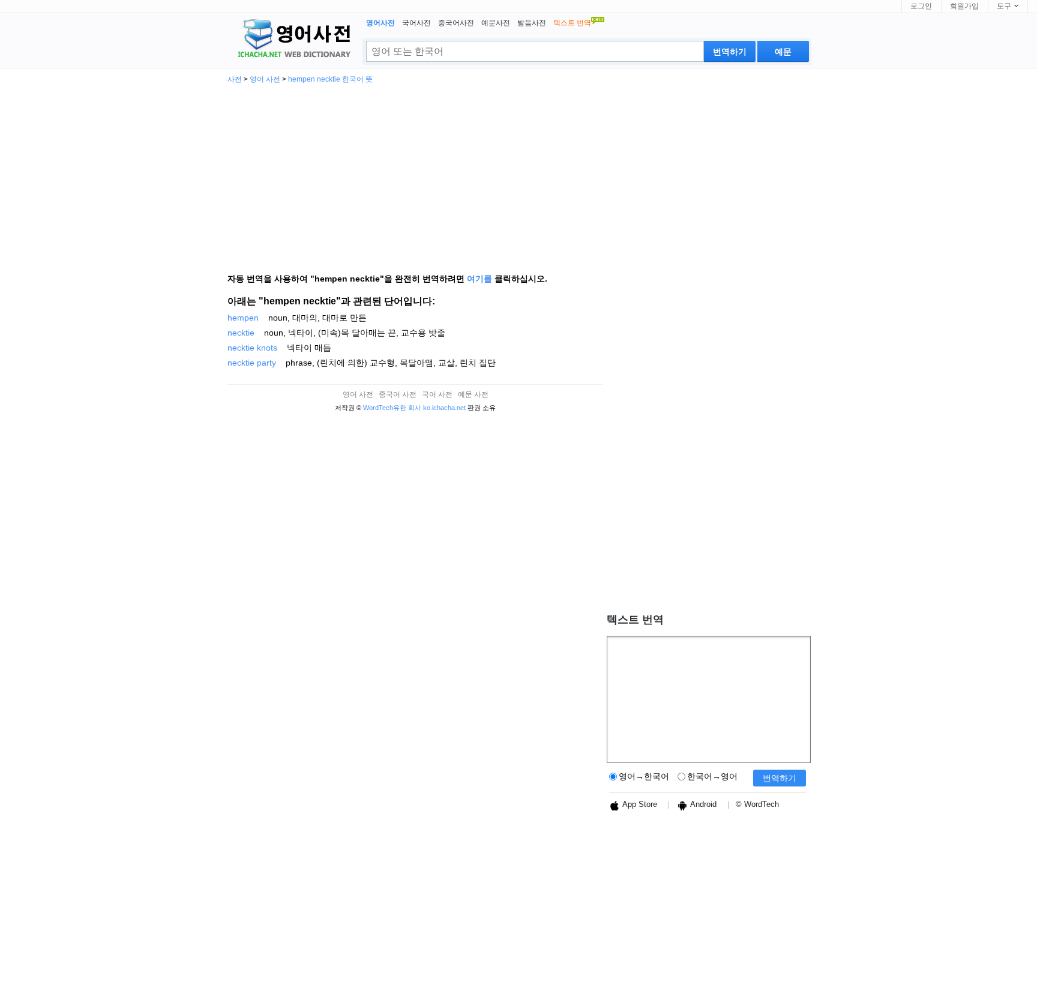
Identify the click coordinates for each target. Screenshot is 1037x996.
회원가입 (964, 6)
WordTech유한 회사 (392, 407)
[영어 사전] (292, 40)
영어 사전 (265, 79)
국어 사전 (437, 394)
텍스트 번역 (635, 620)
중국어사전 (456, 23)
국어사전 (416, 23)
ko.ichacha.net (444, 407)
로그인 (921, 6)
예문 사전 (473, 394)
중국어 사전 (397, 394)
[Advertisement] (518, 173)
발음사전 (531, 23)
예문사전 (495, 23)
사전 (234, 79)
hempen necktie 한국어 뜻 (330, 79)
